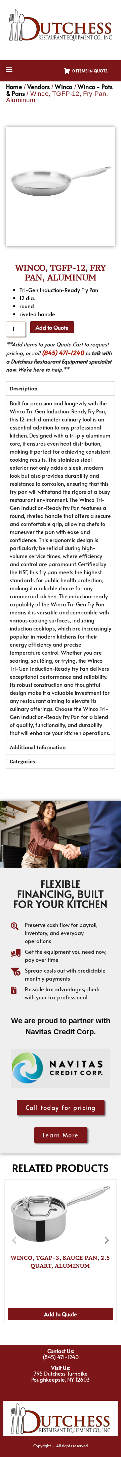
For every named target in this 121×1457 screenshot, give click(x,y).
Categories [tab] (22, 761)
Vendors (38, 86)
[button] (8, 69)
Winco (63, 86)
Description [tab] (23, 388)
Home (14, 86)
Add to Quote (52, 327)
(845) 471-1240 (63, 352)
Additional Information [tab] (38, 747)
